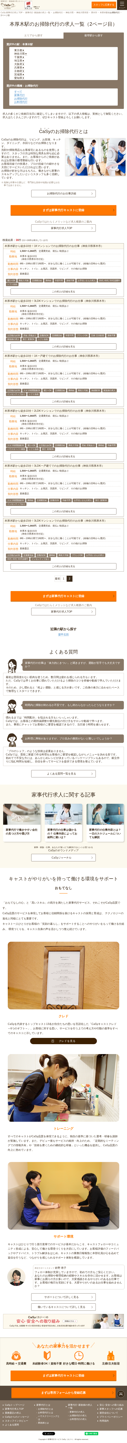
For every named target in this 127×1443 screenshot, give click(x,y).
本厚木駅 (104, 12)
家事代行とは (43, 1405)
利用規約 (104, 1420)
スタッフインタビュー (16, 1420)
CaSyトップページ (14, 1405)
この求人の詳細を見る (63, 291)
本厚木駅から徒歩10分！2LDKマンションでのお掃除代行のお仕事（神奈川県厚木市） (56, 410)
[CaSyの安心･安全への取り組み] (63, 1321)
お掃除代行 (58, 12)
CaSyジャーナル (61, 857)
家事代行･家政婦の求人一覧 (37, 12)
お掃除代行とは (45, 1409)
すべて (18, 91)
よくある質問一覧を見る (61, 773)
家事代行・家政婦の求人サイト (12, 1)
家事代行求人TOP (61, 228)
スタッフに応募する (103, 4)
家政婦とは (43, 1423)
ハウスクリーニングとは (49, 1417)
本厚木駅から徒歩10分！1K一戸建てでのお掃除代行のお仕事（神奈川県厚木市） (53, 355)
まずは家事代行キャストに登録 (63, 210)
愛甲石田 (63, 634)
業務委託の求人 (13, 1412)
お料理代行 (20, 102)
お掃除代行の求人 (78, 1415)
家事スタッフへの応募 (111, 1409)
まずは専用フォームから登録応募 (63, 1392)
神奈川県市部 (82, 12)
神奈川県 (70, 12)
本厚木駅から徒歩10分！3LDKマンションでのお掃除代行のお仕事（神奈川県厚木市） (56, 300)
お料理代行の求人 (78, 1419)
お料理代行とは (45, 1412)
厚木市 (94, 12)
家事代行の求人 (77, 1412)
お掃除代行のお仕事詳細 (61, 193)
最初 (57, 578)
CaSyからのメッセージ (17, 1416)
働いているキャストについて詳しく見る (61, 1307)
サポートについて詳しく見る (61, 1297)
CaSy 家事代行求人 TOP (11, 12)
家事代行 (19, 95)
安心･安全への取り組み (112, 1405)
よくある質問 (12, 1424)
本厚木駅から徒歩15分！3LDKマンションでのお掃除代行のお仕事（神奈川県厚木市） (56, 520)
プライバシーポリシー (111, 1416)
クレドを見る (67, 1041)
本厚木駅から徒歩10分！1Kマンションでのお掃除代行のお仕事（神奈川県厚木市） (54, 246)
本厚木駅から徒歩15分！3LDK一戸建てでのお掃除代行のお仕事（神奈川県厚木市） (54, 465)
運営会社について (109, 1412)
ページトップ (121, 1394)
